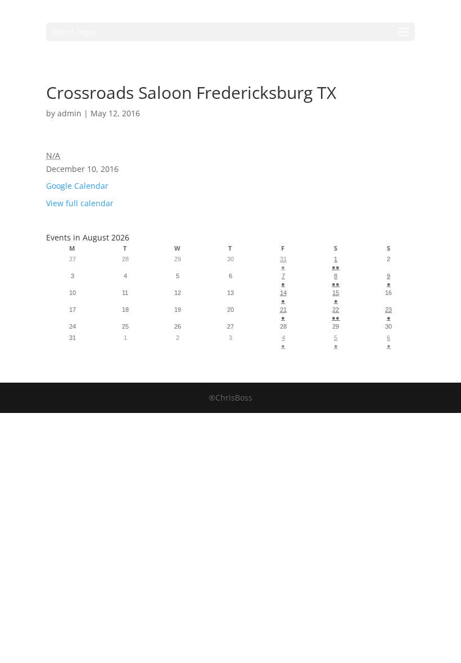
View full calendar (80, 203)
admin (69, 113)
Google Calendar (77, 185)
